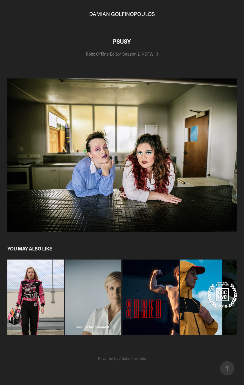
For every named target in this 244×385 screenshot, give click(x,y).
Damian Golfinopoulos (122, 14)
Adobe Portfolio (132, 358)
